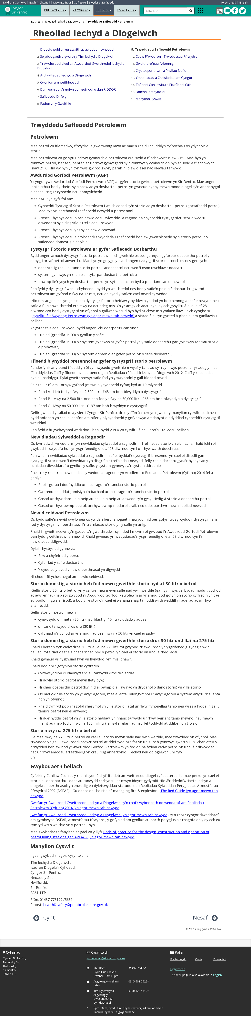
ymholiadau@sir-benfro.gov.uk (106, 958)
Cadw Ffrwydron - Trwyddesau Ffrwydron (167, 56)
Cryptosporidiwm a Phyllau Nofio (161, 70)
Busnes (35, 21)
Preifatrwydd (178, 959)
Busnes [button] (102, 10)
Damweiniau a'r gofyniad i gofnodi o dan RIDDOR (78, 89)
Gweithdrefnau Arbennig (155, 63)
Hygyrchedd (228, 2)
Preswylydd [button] (54, 10)
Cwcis (198, 959)
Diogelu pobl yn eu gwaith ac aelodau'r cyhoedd (77, 49)
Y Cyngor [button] (80, 10)
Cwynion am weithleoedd (59, 82)
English (243, 2)
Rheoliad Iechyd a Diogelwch (63, 21)
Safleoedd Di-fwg (53, 96)
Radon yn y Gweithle (55, 103)
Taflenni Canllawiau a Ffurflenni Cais (163, 84)
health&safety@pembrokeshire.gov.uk (75, 904)
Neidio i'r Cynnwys (14, 2)
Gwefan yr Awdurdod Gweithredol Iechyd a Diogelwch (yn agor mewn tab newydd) (99, 814)
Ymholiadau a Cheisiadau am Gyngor (164, 77)
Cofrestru (80, 2)
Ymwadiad (219, 959)
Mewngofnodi (62, 2)
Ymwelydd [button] (126, 10)
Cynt (49, 917)
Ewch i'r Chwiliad (39, 2)
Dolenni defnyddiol (150, 91)
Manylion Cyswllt (148, 98)
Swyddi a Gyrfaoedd (101, 2)
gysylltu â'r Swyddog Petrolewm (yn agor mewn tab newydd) (83, 315)
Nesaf (200, 917)
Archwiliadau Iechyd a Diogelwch (65, 75)
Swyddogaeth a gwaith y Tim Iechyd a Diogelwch (77, 56)
